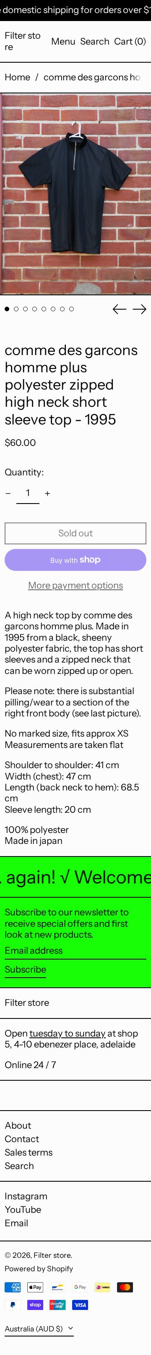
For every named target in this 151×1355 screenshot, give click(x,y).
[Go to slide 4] (34, 309)
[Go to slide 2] (16, 309)
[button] (94, 42)
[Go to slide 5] (44, 309)
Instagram (26, 1196)
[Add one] (47, 493)
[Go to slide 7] (62, 309)
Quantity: (24, 472)
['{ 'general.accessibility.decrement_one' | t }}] (8, 493)
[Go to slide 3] (25, 309)
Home (17, 77)
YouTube (23, 1209)
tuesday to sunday (67, 1033)
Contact (22, 1139)
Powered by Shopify (39, 1268)
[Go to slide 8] (71, 309)
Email (16, 1223)
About (18, 1125)
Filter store (23, 41)
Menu (63, 41)
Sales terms (28, 1152)
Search (19, 1166)
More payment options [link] (75, 585)
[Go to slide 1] (7, 309)
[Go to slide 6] (53, 309)
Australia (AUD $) (35, 1328)
